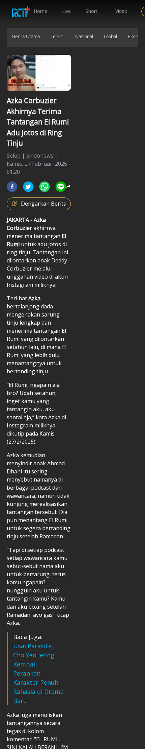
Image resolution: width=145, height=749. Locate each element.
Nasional (84, 36)
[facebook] (12, 186)
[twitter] (28, 186)
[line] (60, 186)
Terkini (57, 36)
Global (110, 36)
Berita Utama (26, 36)
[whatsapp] (44, 186)
